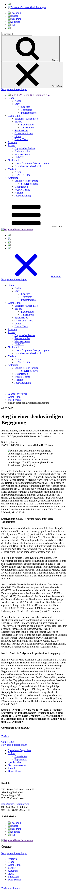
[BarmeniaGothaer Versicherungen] (27, 7)
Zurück (5, 736)
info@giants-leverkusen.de (15, 804)
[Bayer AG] (9, 4)
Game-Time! (8, 741)
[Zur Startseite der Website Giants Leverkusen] (17, 229)
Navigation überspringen (14, 89)
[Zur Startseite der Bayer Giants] (29, 95)
